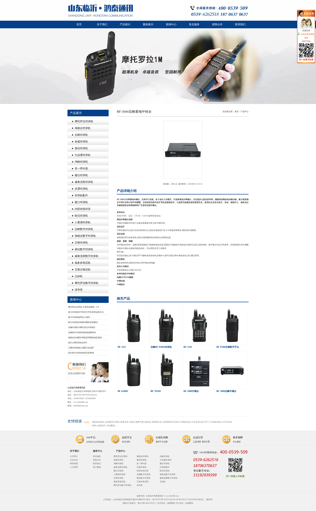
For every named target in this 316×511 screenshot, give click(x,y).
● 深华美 (77, 289)
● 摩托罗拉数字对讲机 (85, 283)
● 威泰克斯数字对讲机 (85, 256)
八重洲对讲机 (119, 474)
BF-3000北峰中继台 (226, 391)
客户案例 (97, 467)
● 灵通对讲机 (80, 188)
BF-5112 (122, 347)
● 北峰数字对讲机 (82, 229)
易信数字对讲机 (143, 478)
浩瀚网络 (189, 503)
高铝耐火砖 (157, 422)
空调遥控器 (185, 422)
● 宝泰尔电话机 (81, 269)
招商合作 (217, 24)
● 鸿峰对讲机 (80, 161)
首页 (79, 24)
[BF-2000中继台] (199, 388)
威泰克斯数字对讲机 (168, 478)
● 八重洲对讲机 (81, 222)
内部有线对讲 (142, 471)
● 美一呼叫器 (80, 168)
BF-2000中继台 (191, 391)
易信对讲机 (141, 460)
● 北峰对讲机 (80, 134)
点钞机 (163, 481)
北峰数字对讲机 (143, 474)
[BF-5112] (133, 344)
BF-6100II (123, 391)
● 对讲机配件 (80, 195)
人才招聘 (74, 467)
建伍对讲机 (165, 463)
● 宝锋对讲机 (80, 242)
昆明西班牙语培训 (171, 422)
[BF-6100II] (133, 388)
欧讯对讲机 (165, 471)
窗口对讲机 (118, 471)
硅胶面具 (101, 425)
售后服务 (194, 24)
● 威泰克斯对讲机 (82, 182)
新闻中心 (171, 24)
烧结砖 (148, 422)
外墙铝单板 (216, 422)
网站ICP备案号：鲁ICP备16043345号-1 (139, 503)
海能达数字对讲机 (167, 474)
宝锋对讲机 (118, 478)
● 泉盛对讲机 (80, 141)
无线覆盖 (111, 425)
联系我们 (240, 24)
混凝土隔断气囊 (137, 422)
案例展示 (148, 24)
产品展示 (125, 24)
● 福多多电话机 (81, 262)
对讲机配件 (165, 467)
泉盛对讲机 (118, 460)
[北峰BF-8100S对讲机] (166, 344)
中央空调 (195, 422)
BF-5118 (188, 347)
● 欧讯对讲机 (80, 215)
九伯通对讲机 (165, 460)
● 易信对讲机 (80, 148)
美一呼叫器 (141, 463)
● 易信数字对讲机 (82, 249)
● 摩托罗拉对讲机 (82, 121)
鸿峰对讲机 (118, 463)
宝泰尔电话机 (142, 481)
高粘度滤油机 (98, 422)
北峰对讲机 (165, 456)
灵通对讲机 (141, 467)
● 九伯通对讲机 (81, 155)
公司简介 (74, 456)
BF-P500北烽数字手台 (227, 347)
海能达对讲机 (142, 456)
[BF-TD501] (166, 388)
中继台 (137, 199)
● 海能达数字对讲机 (84, 235)
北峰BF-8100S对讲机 (161, 347)
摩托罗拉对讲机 (120, 456)
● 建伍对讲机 (80, 175)
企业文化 (74, 460)
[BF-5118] (199, 344)
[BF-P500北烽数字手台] (232, 344)
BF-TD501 (156, 391)
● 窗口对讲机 (80, 202)
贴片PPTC (205, 422)
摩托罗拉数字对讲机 (122, 485)
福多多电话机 (119, 481)
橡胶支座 (124, 422)
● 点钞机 (77, 276)
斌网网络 (171, 503)
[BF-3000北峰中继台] (232, 388)
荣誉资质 (74, 463)
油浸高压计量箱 (112, 422)
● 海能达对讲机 (81, 128)
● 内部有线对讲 (81, 208)
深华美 (140, 485)
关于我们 (102, 24)
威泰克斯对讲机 (120, 467)
